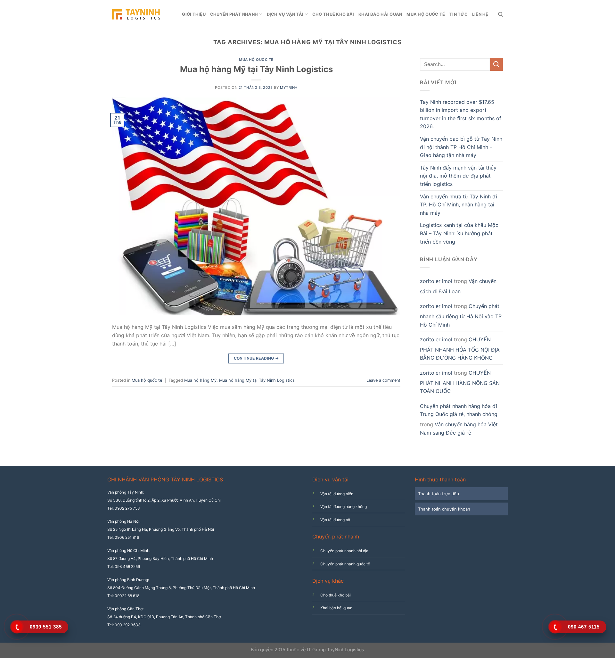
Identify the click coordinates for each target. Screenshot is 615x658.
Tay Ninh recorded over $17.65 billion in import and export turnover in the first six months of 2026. (460, 114)
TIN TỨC (458, 14)
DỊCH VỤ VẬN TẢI (285, 14)
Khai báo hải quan (380, 14)
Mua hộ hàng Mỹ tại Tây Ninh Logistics (256, 69)
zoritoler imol (436, 281)
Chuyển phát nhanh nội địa (344, 550)
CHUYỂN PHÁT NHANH (234, 14)
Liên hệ (480, 14)
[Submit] (496, 64)
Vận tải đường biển (336, 493)
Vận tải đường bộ (335, 519)
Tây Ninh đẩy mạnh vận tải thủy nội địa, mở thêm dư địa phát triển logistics (458, 175)
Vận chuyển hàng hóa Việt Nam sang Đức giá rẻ (459, 428)
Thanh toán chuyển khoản (444, 509)
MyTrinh (289, 87)
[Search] (500, 14)
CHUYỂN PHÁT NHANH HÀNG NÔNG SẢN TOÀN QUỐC (460, 382)
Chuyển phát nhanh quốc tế (345, 564)
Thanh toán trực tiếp (438, 493)
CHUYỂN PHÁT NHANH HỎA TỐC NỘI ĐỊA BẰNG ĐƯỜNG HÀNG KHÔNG (460, 348)
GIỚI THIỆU (194, 14)
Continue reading (256, 358)
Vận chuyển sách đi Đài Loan (458, 286)
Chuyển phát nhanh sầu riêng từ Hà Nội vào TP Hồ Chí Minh (461, 315)
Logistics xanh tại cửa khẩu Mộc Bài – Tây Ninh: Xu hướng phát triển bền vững (459, 233)
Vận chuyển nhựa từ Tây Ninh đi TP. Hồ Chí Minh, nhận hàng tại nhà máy (458, 204)
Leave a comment (383, 380)
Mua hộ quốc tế (425, 14)
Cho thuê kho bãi (333, 14)
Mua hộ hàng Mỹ (200, 380)
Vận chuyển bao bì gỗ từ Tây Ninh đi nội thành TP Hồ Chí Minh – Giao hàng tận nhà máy (461, 147)
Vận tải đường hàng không (343, 506)
